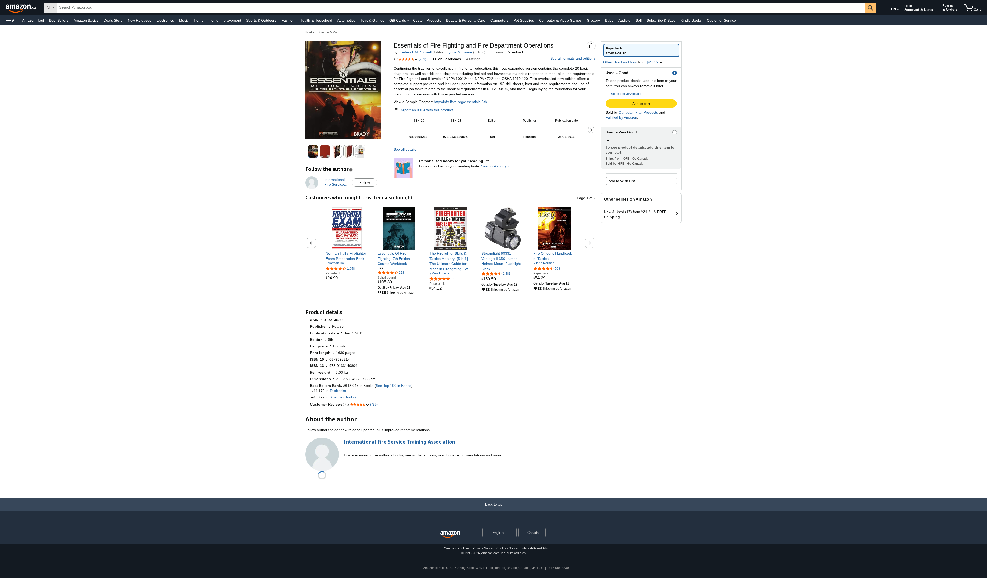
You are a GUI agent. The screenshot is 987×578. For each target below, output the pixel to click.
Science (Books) (343, 397)
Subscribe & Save (661, 20)
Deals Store (113, 20)
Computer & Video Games (560, 20)
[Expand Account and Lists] (935, 10)
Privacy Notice (483, 548)
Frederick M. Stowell (415, 52)
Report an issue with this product (426, 110)
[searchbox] (461, 8)
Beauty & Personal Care (465, 20)
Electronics (165, 20)
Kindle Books (691, 20)
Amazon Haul (33, 20)
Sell (639, 20)
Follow (364, 182)
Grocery (593, 20)
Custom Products (427, 20)
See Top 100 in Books (393, 385)
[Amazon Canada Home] (450, 534)
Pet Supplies (524, 20)
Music (184, 20)
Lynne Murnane (459, 52)
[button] (11, 20)
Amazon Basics (86, 20)
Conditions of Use (456, 548)
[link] (347, 256)
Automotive (346, 20)
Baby (609, 20)
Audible (624, 20)
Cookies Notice (507, 548)
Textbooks (338, 391)
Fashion (288, 20)
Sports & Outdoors (261, 20)
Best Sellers (58, 20)
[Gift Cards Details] (408, 20)
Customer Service (721, 20)
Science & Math (329, 32)
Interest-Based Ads (535, 548)
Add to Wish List (622, 181)
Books (309, 32)
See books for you (496, 166)
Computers (499, 20)
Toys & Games (372, 20)
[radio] (641, 50)
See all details (405, 149)
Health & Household (316, 20)
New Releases (139, 20)
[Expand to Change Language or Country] (898, 9)
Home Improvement (225, 20)
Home (199, 20)
